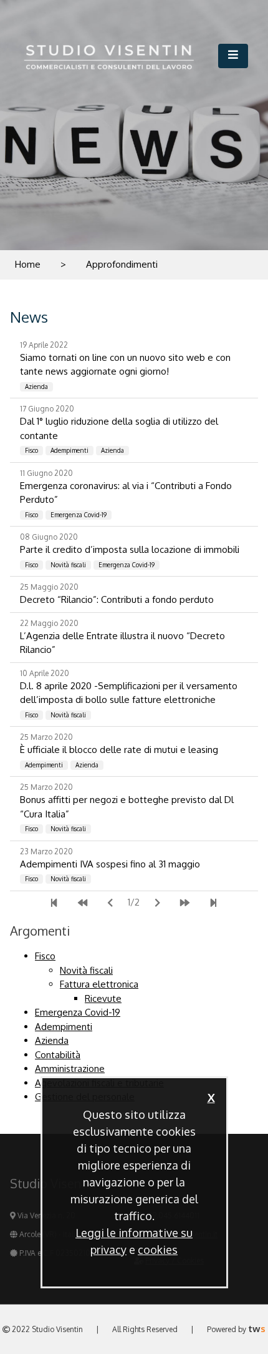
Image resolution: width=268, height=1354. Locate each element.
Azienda (52, 1040)
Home (28, 264)
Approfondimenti (122, 264)
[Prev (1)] (82, 903)
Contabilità (57, 1055)
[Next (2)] (157, 903)
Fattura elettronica (99, 984)
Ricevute (103, 998)
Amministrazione (70, 1068)
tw (257, 1329)
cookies (158, 1249)
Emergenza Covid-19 (77, 1012)
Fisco (45, 956)
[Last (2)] (213, 903)
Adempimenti (63, 1027)
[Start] (54, 903)
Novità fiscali (86, 970)
